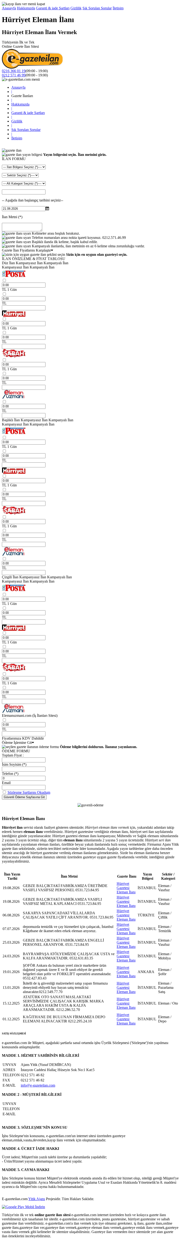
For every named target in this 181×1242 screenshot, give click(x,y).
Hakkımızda (26, 8)
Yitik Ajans (36, 1199)
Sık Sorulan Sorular (97, 8)
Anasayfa (9, 8)
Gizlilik (76, 8)
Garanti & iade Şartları (53, 8)
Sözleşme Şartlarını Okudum (29, 792)
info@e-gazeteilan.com (38, 1085)
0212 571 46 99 (13, 75)
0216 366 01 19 (13, 71)
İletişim (118, 8)
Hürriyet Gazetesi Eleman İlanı (126, 888)
